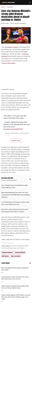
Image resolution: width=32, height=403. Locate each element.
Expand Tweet (16, 140)
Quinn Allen (5, 246)
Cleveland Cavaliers (11, 47)
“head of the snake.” (8, 63)
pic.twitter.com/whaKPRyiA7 (13, 129)
